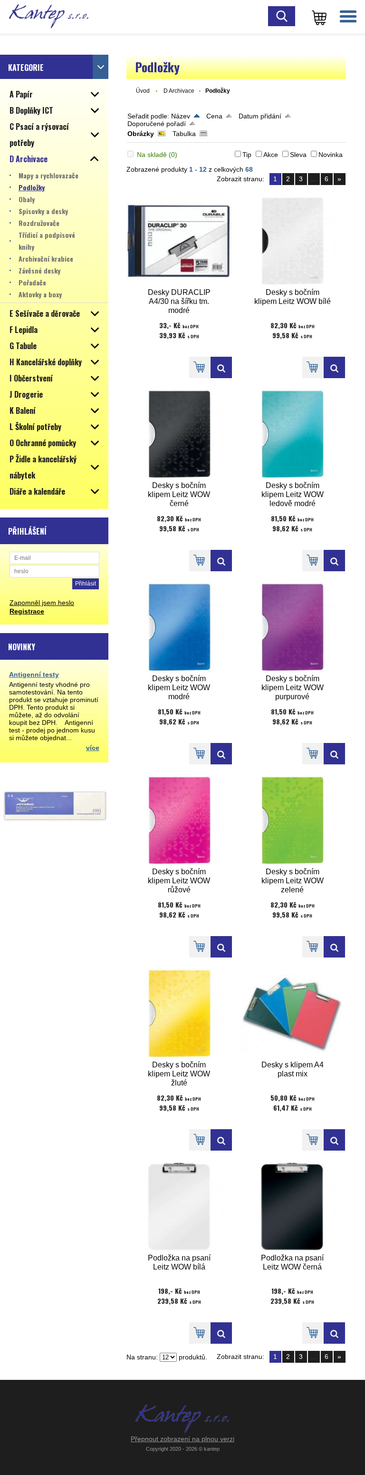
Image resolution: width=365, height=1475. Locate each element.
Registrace (27, 611)
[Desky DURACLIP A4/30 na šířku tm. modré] (179, 240)
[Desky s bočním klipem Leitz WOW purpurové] (292, 627)
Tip (246, 154)
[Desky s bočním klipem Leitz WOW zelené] (292, 820)
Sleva (298, 154)
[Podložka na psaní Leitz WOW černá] (292, 1206)
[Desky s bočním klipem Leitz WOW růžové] (179, 820)
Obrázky (140, 133)
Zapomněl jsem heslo (42, 602)
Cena (214, 116)
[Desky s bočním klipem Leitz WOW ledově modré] (292, 434)
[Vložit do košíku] (200, 367)
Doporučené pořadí (156, 123)
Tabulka (184, 133)
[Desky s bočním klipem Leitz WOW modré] (179, 627)
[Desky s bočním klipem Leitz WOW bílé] (292, 240)
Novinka (330, 154)
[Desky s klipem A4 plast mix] (292, 1013)
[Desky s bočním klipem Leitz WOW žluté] (179, 1013)
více (92, 748)
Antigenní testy (34, 674)
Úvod (143, 91)
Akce (270, 154)
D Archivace (178, 91)
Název (180, 116)
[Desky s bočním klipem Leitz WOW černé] (179, 434)
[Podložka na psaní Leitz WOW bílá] (179, 1206)
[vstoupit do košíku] (317, 16)
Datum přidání (260, 116)
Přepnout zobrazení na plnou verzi (182, 1439)
